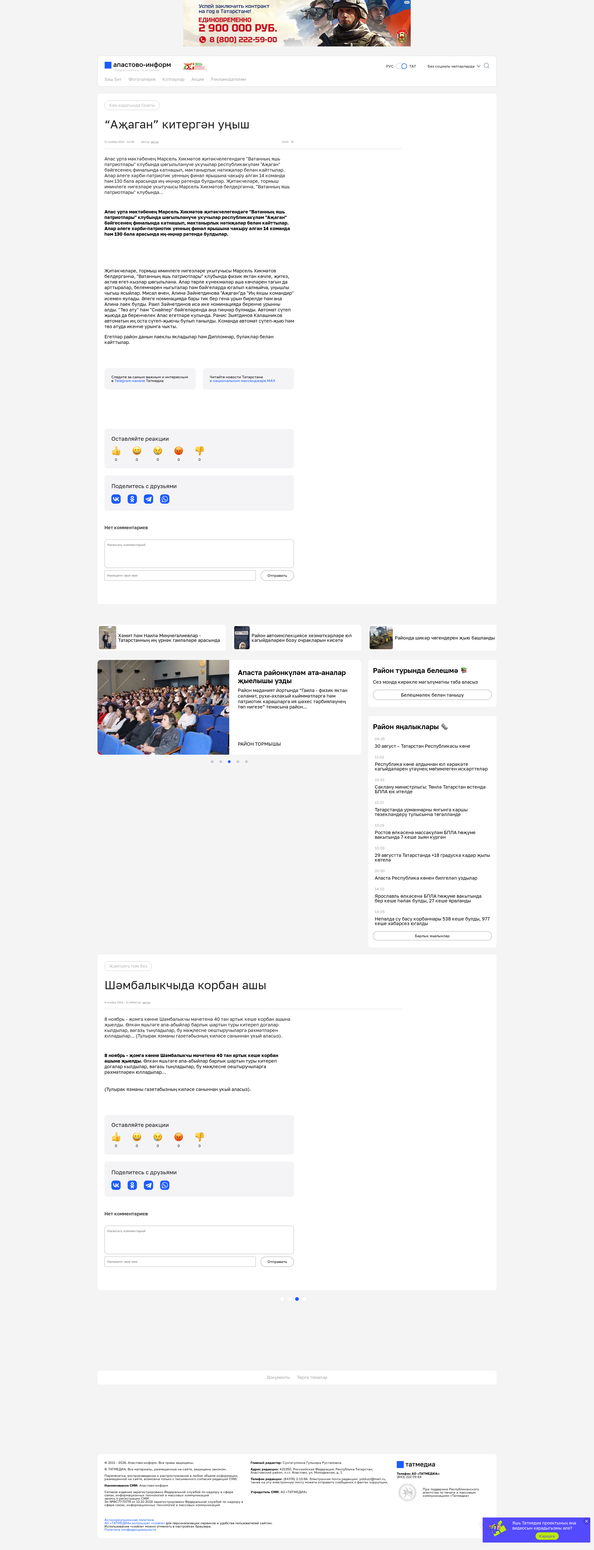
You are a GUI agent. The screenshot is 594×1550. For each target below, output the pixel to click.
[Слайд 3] (229, 761)
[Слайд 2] (220, 761)
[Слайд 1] (212, 761)
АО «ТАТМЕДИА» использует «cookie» (134, 1523)
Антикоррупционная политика (129, 1520)
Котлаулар (173, 79)
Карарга (547, 1536)
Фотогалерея (142, 79)
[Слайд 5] (246, 761)
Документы (278, 1377)
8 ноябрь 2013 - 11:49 (118, 1002)
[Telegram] (148, 499)
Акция (197, 79)
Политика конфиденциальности (130, 1529)
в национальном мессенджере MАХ (242, 380)
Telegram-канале (130, 380)
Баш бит (113, 79)
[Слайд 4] (237, 761)
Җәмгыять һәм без (128, 966)
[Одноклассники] (132, 499)
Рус (390, 66)
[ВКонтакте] (116, 499)
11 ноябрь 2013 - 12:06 (119, 141)
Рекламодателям (228, 79)
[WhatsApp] (164, 499)
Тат (412, 66)
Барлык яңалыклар (432, 935)
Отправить (277, 575)
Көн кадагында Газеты (132, 105)
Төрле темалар (312, 1377)
